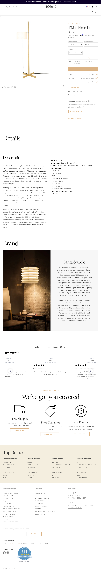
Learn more (19, 430)
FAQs (4, 501)
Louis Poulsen (33, 464)
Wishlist (38, 509)
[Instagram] (8, 554)
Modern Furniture (10, 459)
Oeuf (5, 470)
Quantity (71, 49)
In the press (39, 501)
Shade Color (89, 41)
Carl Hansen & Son (83, 470)
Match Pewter (57, 472)
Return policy (8, 498)
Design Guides (40, 514)
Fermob (79, 462)
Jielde (30, 462)
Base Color (72, 41)
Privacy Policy (8, 516)
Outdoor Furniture (84, 459)
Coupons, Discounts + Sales (45, 511)
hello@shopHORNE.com (78, 91)
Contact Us (7, 503)
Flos (29, 470)
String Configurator (10, 522)
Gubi (4, 478)
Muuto (5, 475)
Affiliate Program (9, 511)
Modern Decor (57, 459)
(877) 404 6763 (76, 95)
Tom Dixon (56, 478)
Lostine (55, 470)
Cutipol (55, 462)
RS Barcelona (82, 467)
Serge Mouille (33, 475)
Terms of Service (9, 514)
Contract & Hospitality (11, 509)
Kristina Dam (56, 467)
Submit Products (41, 506)
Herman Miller (8, 467)
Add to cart (83, 69)
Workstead (32, 467)
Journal (38, 495)
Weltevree (56, 475)
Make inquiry (76, 111)
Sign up (34, 534)
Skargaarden (82, 478)
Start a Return (8, 495)
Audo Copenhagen (10, 464)
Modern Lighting (34, 459)
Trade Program (8, 506)
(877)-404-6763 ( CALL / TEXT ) (80, 495)
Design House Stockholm (61, 464)
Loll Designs (81, 472)
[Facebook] (4, 554)
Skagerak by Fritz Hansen (86, 464)
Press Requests (8, 519)
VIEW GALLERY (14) (9, 87)
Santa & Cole (74, 23)
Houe (79, 475)
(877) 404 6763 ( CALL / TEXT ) (15, 7)
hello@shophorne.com (78, 493)
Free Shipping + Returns (11, 493)
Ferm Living (7, 462)
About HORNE (40, 493)
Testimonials (39, 503)
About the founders (42, 498)
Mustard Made (8, 472)
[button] (10, 371)
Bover (30, 478)
